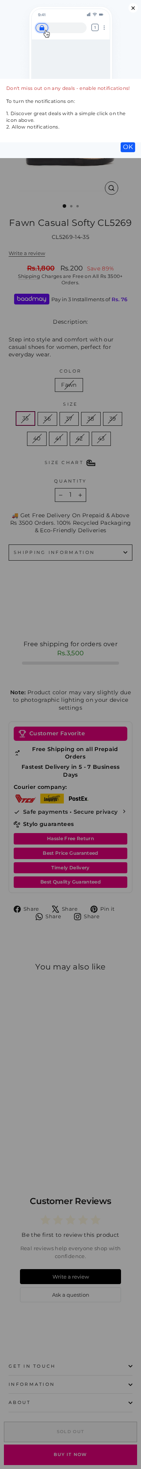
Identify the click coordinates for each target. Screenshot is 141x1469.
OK (128, 147)
